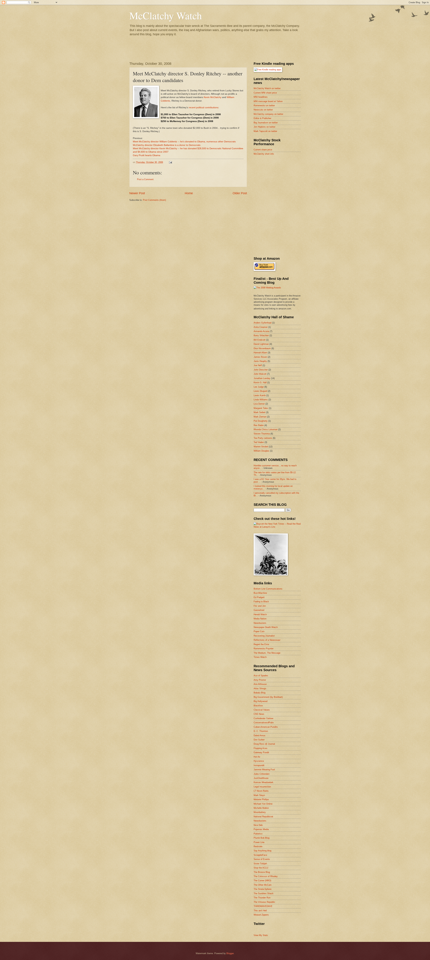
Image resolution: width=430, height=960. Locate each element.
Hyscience (259, 761)
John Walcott (260, 374)
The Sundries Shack (263, 893)
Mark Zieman (260, 416)
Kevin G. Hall (260, 382)
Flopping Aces (260, 748)
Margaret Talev (261, 408)
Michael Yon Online (263, 804)
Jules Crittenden (261, 774)
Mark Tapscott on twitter (265, 131)
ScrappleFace (260, 855)
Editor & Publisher (262, 118)
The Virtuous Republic (264, 902)
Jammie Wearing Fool (264, 769)
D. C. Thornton (261, 731)
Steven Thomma (262, 433)
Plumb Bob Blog (261, 838)
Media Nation (260, 618)
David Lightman (261, 344)
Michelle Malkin (261, 808)
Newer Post (137, 193)
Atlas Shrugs (260, 688)
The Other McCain (262, 885)
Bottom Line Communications (268, 589)
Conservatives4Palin (264, 722)
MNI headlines (261, 97)
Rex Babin (259, 425)
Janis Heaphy (260, 361)
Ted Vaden (259, 442)
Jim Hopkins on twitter (264, 127)
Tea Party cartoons (263, 438)
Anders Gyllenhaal (262, 322)
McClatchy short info (264, 154)
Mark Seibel (259, 412)
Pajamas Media (261, 829)
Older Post (240, 193)
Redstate (258, 846)
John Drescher (261, 369)
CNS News (259, 714)
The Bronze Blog (262, 872)
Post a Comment (145, 179)
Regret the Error (261, 644)
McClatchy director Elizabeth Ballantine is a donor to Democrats (166, 145)
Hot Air (257, 757)
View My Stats (261, 935)
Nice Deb (258, 825)
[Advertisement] (279, 182)
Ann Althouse (260, 684)
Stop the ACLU (261, 868)
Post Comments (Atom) (154, 200)
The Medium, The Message (267, 653)
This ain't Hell (260, 910)
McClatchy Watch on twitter (267, 88)
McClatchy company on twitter (268, 114)
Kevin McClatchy (212, 97)
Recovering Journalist (264, 636)
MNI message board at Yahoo (268, 101)
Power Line (259, 842)
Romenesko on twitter (264, 105)
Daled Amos (259, 735)
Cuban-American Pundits (266, 727)
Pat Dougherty (261, 421)
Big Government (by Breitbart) (268, 697)
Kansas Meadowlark (263, 782)
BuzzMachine (260, 593)
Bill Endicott (259, 340)
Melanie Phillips (261, 799)
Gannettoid (259, 610)
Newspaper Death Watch (266, 627)
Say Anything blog (262, 850)
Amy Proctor (260, 680)
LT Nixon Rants (261, 791)
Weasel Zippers (261, 915)
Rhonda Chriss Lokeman (265, 429)
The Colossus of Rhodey (266, 876)
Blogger (230, 953)
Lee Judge (259, 387)
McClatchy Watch (165, 15)
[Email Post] (170, 162)
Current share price (263, 149)
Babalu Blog (259, 692)
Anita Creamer (261, 327)
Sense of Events (262, 859)
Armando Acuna (261, 331)
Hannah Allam (260, 352)
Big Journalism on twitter (266, 122)
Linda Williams (261, 399)
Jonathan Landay (262, 378)
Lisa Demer (259, 404)
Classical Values (262, 710)
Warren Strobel (261, 446)
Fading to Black (261, 601)
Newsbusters (260, 623)
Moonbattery (260, 812)
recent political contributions (203, 107)
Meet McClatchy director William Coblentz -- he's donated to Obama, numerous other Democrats (184, 141)
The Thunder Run (262, 897)
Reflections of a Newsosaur (267, 640)
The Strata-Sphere (262, 889)
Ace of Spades (261, 675)
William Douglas (261, 451)
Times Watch (260, 657)
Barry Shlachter (261, 335)
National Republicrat (263, 816)
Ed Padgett (259, 597)
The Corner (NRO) (262, 880)
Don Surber (259, 739)
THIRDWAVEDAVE (263, 906)
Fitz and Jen (260, 606)
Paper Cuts (259, 631)
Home (189, 193)
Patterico (258, 833)
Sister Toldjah (260, 863)
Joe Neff (258, 365)
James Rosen (260, 357)
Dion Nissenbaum (262, 348)
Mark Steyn (259, 795)
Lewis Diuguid (260, 391)
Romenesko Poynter (263, 648)
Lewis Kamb (260, 395)
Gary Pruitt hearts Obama (146, 155)
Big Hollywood (260, 701)
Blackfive (258, 705)
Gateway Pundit (261, 752)
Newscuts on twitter (263, 109)
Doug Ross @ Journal (264, 744)
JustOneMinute (261, 778)
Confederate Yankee (263, 718)
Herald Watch (260, 614)
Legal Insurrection (262, 786)
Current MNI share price (265, 92)
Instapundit (259, 765)
